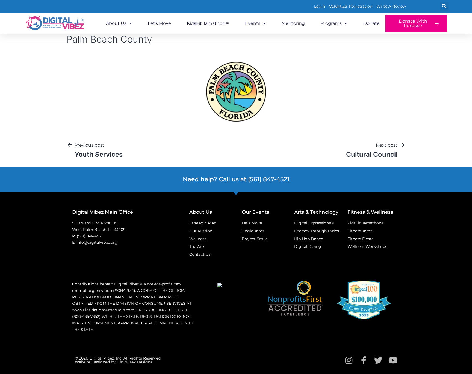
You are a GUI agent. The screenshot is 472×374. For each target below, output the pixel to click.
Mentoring (293, 23)
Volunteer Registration (350, 6)
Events (252, 23)
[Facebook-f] (363, 360)
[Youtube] (393, 360)
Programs (331, 23)
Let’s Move (159, 23)
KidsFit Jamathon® (208, 23)
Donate (371, 23)
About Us (116, 23)
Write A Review (391, 6)
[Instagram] (349, 360)
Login (319, 6)
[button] (444, 6)
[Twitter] (378, 360)
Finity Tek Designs (134, 362)
